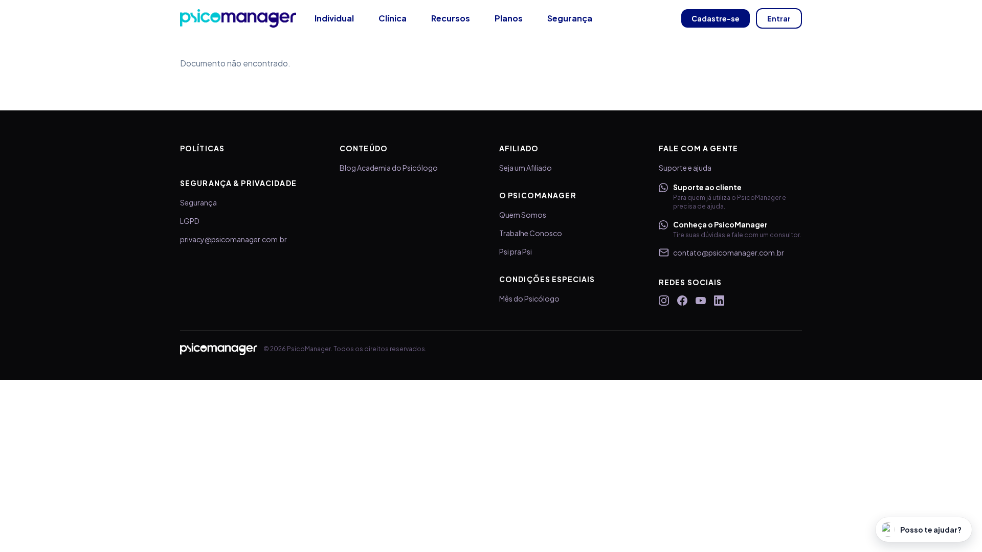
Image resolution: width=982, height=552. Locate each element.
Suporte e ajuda (685, 167)
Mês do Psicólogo (529, 298)
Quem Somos (522, 214)
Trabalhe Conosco (530, 233)
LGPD (189, 220)
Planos (509, 18)
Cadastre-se (715, 18)
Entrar (779, 18)
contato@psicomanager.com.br (728, 252)
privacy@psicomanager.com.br (233, 239)
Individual (334, 18)
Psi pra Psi (515, 251)
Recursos (450, 18)
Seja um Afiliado (525, 167)
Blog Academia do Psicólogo (389, 167)
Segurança (569, 18)
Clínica (392, 18)
